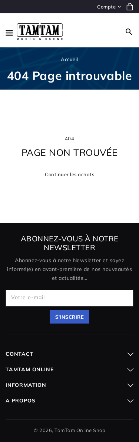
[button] (129, 31)
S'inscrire (69, 317)
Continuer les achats (69, 174)
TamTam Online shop (79, 430)
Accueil (69, 59)
